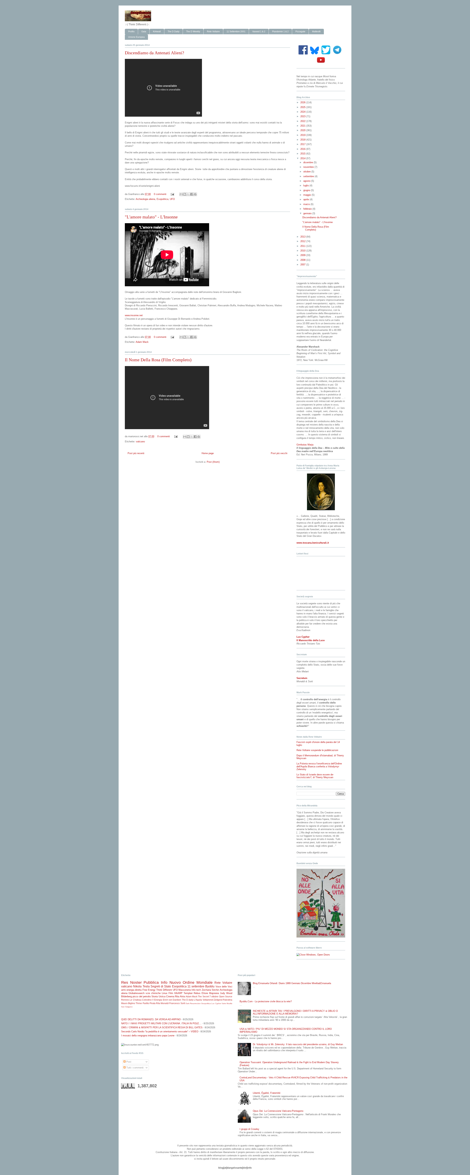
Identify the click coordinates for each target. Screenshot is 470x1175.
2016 (303, 149)
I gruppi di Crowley (249, 1129)
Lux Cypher (216, 1003)
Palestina (227, 1000)
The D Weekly (193, 31)
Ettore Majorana (210, 993)
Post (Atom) (213, 462)
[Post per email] (172, 194)
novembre (308, 167)
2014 (303, 158)
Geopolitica (206, 1003)
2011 (303, 246)
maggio (307, 194)
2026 (303, 102)
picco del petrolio (142, 996)
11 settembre (195, 986)
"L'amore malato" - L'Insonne (151, 217)
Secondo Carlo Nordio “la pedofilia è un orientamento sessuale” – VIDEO (159, 1031)
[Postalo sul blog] (185, 194)
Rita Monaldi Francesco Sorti (170, 1003)
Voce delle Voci (224, 986)
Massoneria (184, 989)
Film (171, 993)
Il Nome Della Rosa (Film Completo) (158, 359)
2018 (303, 139)
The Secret (203, 996)
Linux (164, 993)
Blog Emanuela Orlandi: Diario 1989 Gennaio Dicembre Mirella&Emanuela (292, 983)
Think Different (164, 989)
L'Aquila (198, 1000)
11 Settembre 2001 (236, 31)
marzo (307, 204)
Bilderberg (126, 996)
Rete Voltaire (213, 31)
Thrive (139, 1003)
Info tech (196, 989)
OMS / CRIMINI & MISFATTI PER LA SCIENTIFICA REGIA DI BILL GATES (162, 1027)
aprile (306, 199)
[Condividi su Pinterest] (195, 194)
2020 (303, 130)
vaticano (140, 441)
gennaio (307, 213)
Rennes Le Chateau (131, 1000)
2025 (303, 107)
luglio (306, 185)
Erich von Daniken (172, 1000)
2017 (303, 144)
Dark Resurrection (193, 1003)
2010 (303, 250)
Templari (188, 993)
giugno (307, 190)
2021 (303, 125)
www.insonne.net (134, 315)
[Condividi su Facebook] (192, 194)
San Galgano (127, 1007)
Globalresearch (136, 993)
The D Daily (173, 31)
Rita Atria (180, 996)
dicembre (308, 162)
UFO (172, 199)
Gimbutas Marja (305, 444)
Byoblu (209, 986)
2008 (303, 260)
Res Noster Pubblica (140, 982)
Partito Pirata (149, 1003)
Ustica (162, 996)
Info (164, 982)
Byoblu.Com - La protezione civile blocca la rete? (266, 1001)
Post (128, 1061)
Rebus (197, 993)
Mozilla (229, 1003)
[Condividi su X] (188, 194)
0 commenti (160, 194)
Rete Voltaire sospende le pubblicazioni (317, 750)
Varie (224, 1003)
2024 (303, 111)
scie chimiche (153, 993)
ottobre (307, 171)
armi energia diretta (131, 989)
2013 (303, 236)
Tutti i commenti (135, 1067)
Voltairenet (208, 1000)
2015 (303, 153)
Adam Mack (142, 342)
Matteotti (316, 31)
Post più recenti (136, 453)
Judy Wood (226, 993)
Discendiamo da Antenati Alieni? (154, 52)
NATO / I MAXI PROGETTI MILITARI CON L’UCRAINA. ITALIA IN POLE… (161, 1023)
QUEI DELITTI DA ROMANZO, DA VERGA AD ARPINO (151, 1019)
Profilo (131, 31)
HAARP (178, 993)
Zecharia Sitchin (210, 989)
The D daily (188, 1000)
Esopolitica (162, 199)
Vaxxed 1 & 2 (258, 31)
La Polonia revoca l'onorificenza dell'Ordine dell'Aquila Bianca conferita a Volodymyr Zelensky (319, 766)
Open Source (225, 996)
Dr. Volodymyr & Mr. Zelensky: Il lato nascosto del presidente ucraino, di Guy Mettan (298, 1044)
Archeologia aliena (145, 199)
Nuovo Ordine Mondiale (191, 982)
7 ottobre (213, 996)
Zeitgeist (218, 1000)
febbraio (307, 208)
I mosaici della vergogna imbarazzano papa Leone (147, 1035)
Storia (154, 996)
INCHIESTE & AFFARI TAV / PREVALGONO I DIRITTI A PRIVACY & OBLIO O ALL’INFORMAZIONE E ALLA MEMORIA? (295, 1012)
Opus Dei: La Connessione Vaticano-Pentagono (278, 1111)
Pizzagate (300, 31)
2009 (303, 255)
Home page (208, 453)
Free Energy (149, 989)
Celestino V (148, 1000)
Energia (158, 1000)
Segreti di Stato (161, 986)
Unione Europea (136, 37)
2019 (303, 135)
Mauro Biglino (128, 1003)
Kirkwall (157, 31)
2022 (303, 121)
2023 (303, 116)
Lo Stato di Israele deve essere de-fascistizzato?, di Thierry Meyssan (315, 776)
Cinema (170, 996)
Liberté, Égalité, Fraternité (266, 1093)
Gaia (143, 31)
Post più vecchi (279, 453)
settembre (309, 176)
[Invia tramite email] (181, 194)
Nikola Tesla (141, 986)
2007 (303, 264)
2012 (303, 241)
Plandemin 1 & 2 (280, 31)
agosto (307, 181)
